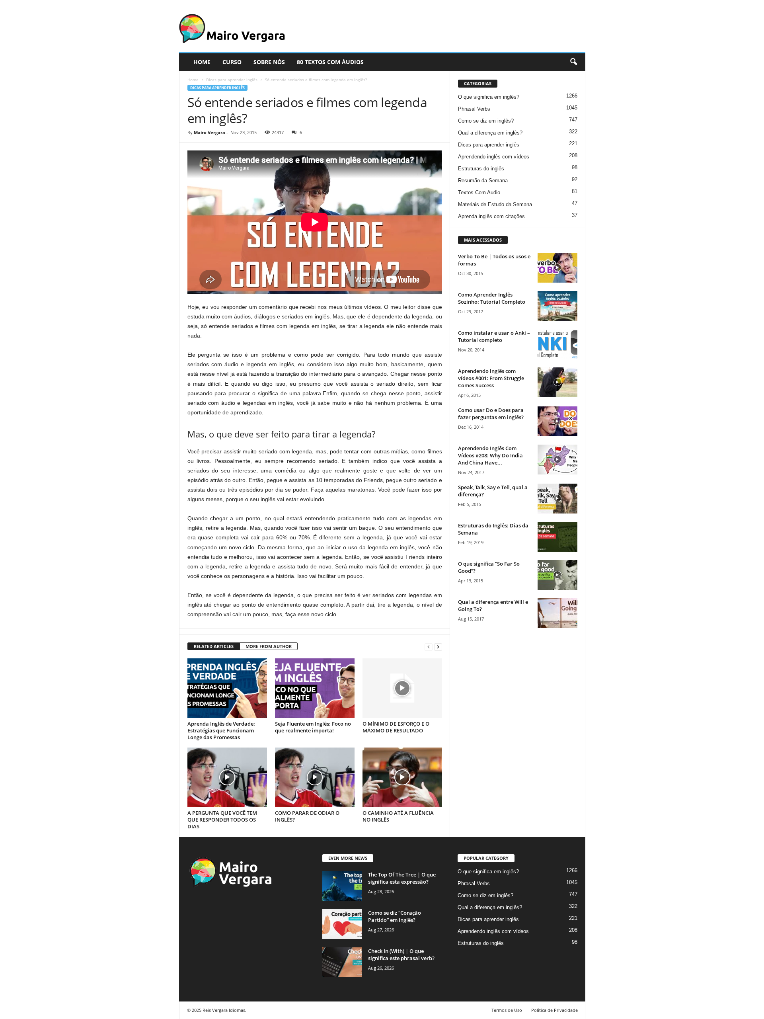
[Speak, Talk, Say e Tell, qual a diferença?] (557, 498)
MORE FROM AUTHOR (269, 646)
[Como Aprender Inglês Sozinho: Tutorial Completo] (557, 306)
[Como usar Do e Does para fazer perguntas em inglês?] (557, 421)
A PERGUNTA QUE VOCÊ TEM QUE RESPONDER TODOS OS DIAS (222, 819)
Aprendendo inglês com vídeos (493, 157)
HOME (201, 62)
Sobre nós (269, 62)
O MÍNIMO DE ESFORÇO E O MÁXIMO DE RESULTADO (396, 727)
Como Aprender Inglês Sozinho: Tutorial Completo (491, 298)
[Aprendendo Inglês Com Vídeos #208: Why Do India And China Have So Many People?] (557, 459)
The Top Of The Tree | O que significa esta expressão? (402, 878)
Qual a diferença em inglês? (490, 133)
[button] (573, 62)
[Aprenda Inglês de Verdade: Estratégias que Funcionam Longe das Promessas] (227, 688)
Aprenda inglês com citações (491, 216)
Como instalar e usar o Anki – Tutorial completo (494, 336)
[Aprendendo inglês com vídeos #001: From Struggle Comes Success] (557, 382)
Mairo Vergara (209, 132)
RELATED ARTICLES (214, 646)
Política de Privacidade (554, 1010)
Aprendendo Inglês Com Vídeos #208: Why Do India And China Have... (490, 455)
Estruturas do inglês (481, 169)
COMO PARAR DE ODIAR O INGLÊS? (307, 816)
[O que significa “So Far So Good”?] (557, 575)
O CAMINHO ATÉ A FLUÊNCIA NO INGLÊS (398, 816)
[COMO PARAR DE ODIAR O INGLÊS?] (315, 777)
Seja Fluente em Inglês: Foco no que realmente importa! (313, 727)
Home (193, 79)
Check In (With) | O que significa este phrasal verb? (401, 954)
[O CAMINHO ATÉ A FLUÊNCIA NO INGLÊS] (402, 777)
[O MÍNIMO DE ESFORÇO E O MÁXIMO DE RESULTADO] (402, 688)
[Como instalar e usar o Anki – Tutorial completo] (557, 344)
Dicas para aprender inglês (231, 79)
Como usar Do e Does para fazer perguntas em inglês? (491, 413)
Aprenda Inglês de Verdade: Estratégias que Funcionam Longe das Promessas (221, 730)
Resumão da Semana (483, 180)
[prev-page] (429, 646)
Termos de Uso (506, 1010)
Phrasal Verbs (474, 109)
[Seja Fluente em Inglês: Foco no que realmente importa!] (315, 688)
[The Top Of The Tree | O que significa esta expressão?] (342, 886)
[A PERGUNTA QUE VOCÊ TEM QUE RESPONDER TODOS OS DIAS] (227, 777)
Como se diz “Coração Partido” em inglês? (394, 916)
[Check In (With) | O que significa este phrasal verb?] (342, 962)
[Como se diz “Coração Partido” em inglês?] (342, 924)
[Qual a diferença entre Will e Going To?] (557, 613)
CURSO (232, 62)
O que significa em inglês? (488, 97)
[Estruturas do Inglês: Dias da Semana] (557, 537)
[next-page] (438, 646)
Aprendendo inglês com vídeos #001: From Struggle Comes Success (491, 378)
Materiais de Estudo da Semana (495, 204)
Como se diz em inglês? (486, 121)
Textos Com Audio (479, 192)
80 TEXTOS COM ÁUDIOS (330, 62)
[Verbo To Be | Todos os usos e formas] (557, 268)
